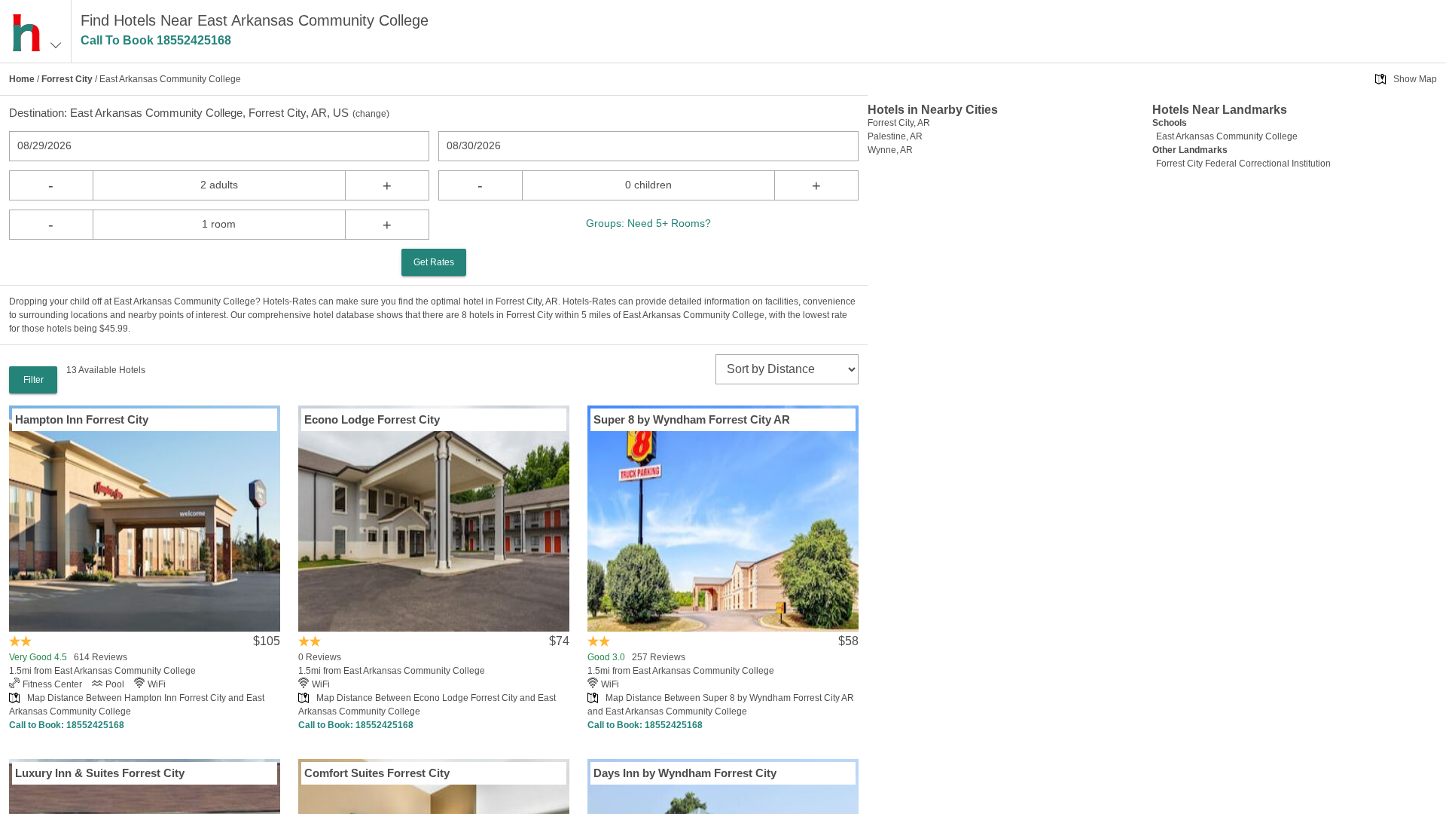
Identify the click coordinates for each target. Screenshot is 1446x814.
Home (22, 79)
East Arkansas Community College (1227, 136)
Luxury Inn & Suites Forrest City (100, 773)
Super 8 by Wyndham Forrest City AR (691, 419)
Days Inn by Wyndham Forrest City (684, 773)
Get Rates (433, 262)
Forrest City (67, 79)
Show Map (1415, 79)
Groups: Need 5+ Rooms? (648, 223)
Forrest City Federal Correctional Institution (1243, 163)
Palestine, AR (895, 136)
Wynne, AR (890, 150)
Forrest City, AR (899, 123)
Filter (33, 380)
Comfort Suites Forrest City (377, 773)
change (370, 114)
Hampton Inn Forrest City (81, 419)
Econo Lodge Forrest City (372, 419)
